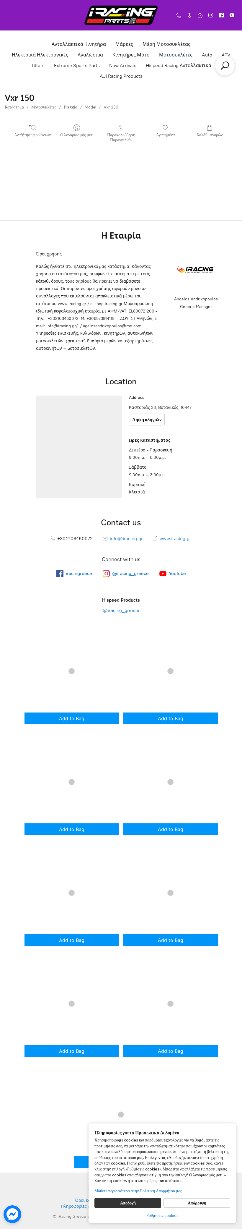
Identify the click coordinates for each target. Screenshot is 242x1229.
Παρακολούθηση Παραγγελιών (121, 137)
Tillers (38, 65)
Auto (207, 55)
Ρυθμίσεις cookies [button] (162, 1215)
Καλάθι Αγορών (210, 134)
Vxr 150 (111, 106)
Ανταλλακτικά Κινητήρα (79, 44)
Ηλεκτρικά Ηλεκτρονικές (40, 55)
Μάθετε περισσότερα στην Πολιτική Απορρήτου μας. (138, 1190)
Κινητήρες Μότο (131, 55)
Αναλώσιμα (90, 55)
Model (90, 106)
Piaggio (70, 106)
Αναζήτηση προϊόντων (32, 134)
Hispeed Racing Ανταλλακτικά (178, 65)
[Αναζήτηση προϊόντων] (225, 65)
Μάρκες (124, 44)
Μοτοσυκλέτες (175, 55)
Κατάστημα (14, 106)
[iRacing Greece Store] (121, 15)
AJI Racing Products (121, 76)
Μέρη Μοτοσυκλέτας (166, 44)
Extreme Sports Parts (77, 65)
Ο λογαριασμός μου (76, 134)
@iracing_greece (121, 610)
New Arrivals (122, 65)
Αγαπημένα (165, 134)
